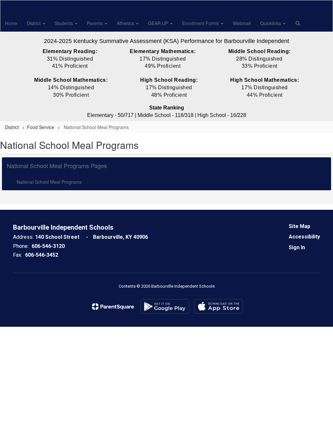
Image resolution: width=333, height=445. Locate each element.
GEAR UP (158, 23)
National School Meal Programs (49, 182)
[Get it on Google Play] (164, 306)
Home (11, 23)
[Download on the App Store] (218, 306)
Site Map (299, 226)
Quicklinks (271, 23)
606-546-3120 (48, 246)
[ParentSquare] (113, 306)
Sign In (297, 247)
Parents (95, 23)
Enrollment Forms (201, 23)
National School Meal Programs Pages (57, 165)
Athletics (126, 23)
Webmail (242, 23)
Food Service (40, 127)
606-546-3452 (41, 255)
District (34, 23)
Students (64, 23)
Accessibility (304, 237)
